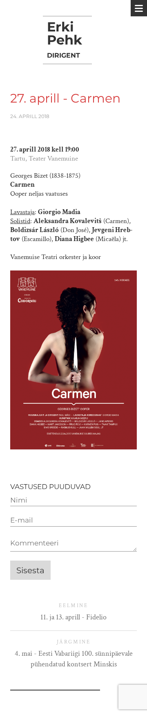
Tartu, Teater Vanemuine (44, 158)
